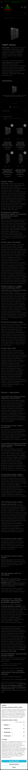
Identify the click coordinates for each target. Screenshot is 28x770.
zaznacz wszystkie (18, 722)
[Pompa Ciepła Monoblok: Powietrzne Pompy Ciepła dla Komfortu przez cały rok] (14, 89)
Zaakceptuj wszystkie (14, 761)
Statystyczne (8, 728)
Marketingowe (8, 732)
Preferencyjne (8, 735)
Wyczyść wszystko (14, 699)
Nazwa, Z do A (14, 111)
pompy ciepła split (7, 62)
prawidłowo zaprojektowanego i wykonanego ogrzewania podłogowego (13, 672)
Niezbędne (7, 724)
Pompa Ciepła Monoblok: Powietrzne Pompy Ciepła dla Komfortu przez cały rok (14, 96)
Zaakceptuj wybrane (14, 764)
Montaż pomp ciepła (6, 559)
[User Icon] (22, 7)
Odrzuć (14, 767)
